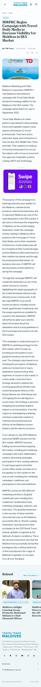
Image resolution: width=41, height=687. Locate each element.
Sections (6, 664)
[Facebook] (4, 655)
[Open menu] (4, 4)
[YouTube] (22, 655)
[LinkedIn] (34, 655)
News (11, 13)
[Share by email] (32, 53)
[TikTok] (28, 655)
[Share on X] (28, 53)
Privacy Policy (34, 682)
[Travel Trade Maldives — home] (20, 4)
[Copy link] (37, 53)
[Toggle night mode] (30, 4)
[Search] (36, 4)
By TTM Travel (8, 48)
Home (4, 13)
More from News (30, 575)
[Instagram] (10, 655)
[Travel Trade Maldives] (11, 634)
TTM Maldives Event (11, 670)
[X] (16, 655)
